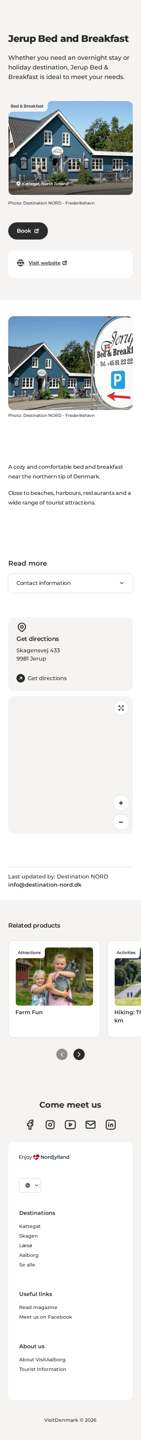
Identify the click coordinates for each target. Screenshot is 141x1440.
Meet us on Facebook (45, 1317)
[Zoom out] (121, 822)
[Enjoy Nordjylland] (44, 1157)
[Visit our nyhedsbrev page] (91, 1125)
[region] (70, 765)
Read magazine (38, 1307)
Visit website (45, 263)
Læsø (25, 1245)
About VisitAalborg (42, 1359)
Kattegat (30, 1226)
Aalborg (29, 1255)
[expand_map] (121, 708)
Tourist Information (42, 1369)
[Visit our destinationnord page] (111, 1125)
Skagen (28, 1236)
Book (24, 231)
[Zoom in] (121, 803)
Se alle (27, 1265)
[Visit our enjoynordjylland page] (30, 1125)
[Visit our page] (50, 1125)
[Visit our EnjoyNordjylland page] (70, 1125)
